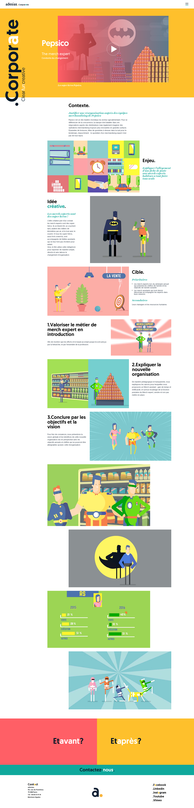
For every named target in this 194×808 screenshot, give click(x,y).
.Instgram (159, 792)
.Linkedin (158, 789)
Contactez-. (97, 770)
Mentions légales (34, 797)
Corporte (23, 5)
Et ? (68, 742)
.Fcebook (159, 785)
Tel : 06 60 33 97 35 (34, 795)
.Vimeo (157, 800)
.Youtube (158, 796)
